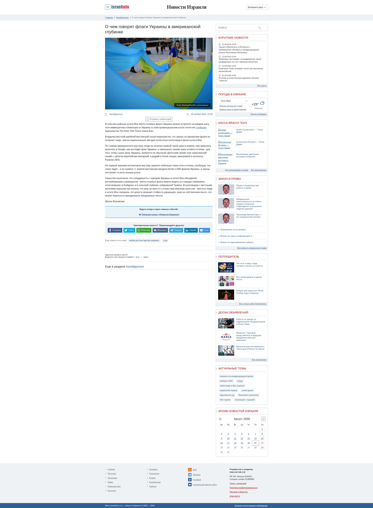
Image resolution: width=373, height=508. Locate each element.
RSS (195, 470)
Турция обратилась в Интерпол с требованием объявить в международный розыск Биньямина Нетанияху (239, 50)
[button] (117, 7)
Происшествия (114, 486)
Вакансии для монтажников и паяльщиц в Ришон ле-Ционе (250, 347)
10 (228, 438)
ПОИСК (222, 27)
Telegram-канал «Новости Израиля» (160, 214)
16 (221, 443)
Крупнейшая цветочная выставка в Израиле (247, 155)
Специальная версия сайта (205, 485)
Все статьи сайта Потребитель (252, 304)
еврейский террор (228, 390)
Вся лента (261, 85)
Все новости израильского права (251, 248)
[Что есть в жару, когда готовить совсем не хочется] (226, 267)
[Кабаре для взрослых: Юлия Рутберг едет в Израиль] (226, 295)
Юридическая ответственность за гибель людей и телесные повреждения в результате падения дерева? (249, 204)
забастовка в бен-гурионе (232, 386)
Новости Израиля (186, 7)
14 (255, 438)
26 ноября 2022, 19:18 (201, 114)
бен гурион (225, 400)
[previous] (220, 419)
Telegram (196, 475)
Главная (111, 469)
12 (242, 438)
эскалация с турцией (245, 400)
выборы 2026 (226, 381)
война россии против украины (144, 240)
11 (235, 438)
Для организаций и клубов (236, 170)
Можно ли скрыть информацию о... (237, 236)
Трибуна (152, 486)
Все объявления (259, 360)
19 (242, 443)
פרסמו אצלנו (235, 496)
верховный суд (227, 395)
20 (249, 443)
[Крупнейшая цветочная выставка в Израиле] (226, 159)
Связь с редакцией (238, 483)
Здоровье (153, 469)
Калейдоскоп (115, 114)
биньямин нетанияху (248, 395)
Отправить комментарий (160, 119)
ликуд (239, 381)
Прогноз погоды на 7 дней (230, 106)
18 (235, 443)
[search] (259, 27)
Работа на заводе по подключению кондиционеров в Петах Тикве (250, 321)
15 (262, 438)
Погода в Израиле (258, 114)
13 (249, 438)
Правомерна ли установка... (233, 230)
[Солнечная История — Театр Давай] (226, 145)
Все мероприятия (258, 170)
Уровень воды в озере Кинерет (232, 109)
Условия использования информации (251, 506)
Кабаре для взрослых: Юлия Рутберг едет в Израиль (249, 292)
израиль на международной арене (236, 376)
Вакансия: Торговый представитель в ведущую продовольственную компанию (248, 336)
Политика (112, 473)
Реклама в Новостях (239, 492)
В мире (152, 478)
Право (110, 482)
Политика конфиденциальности (243, 488)
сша (165, 240)
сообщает (201, 127)
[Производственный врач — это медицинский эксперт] (226, 219)
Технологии (154, 473)
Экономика (112, 478)
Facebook (197, 480)
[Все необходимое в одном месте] (226, 281)
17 (228, 443)
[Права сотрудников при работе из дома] (226, 189)
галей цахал (247, 390)
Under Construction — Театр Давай (249, 131)
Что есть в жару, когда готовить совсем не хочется (249, 264)
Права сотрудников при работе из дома (247, 186)
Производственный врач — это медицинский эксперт (249, 216)
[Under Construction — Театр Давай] (226, 133)
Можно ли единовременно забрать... (237, 242)
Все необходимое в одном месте (249, 278)
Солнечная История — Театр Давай (250, 143)
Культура (112, 491)
